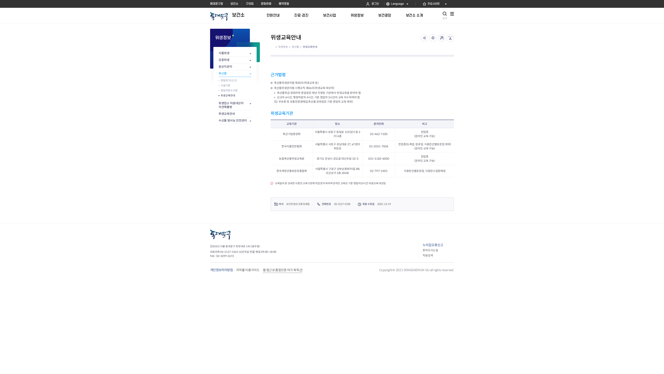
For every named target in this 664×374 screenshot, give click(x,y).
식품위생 (224, 53)
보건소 (234, 3)
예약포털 (284, 3)
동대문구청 (216, 3)
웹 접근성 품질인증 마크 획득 (281, 270)
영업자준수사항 (229, 90)
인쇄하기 (433, 37)
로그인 (375, 3)
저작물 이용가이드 (247, 270)
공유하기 (424, 37)
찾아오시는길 (430, 250)
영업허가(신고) (229, 80)
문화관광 (266, 3)
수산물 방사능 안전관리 (233, 120)
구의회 (249, 3)
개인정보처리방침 (221, 270)
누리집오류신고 (433, 245)
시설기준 (225, 85)
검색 (444, 18)
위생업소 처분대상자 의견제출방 (231, 105)
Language (397, 3)
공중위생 (224, 60)
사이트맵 (452, 15)
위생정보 (283, 46)
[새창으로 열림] (441, 37)
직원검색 (428, 255)
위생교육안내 (228, 95)
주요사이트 (434, 3)
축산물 (223, 73)
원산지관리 (225, 67)
